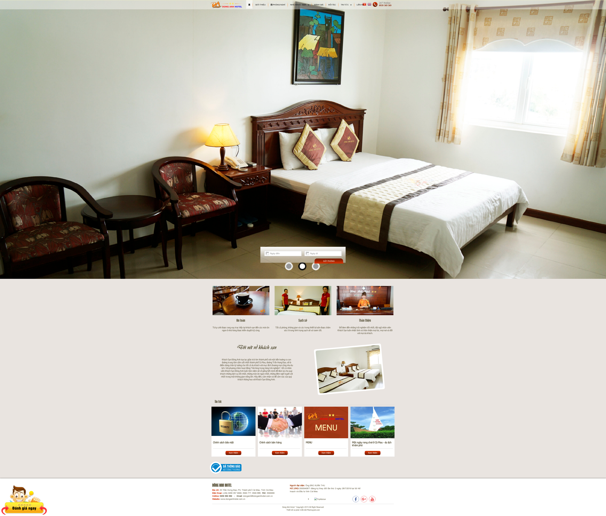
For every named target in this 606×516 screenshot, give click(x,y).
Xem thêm (233, 452)
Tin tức (218, 401)
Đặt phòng (329, 261)
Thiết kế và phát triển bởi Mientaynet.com (303, 509)
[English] (369, 4)
